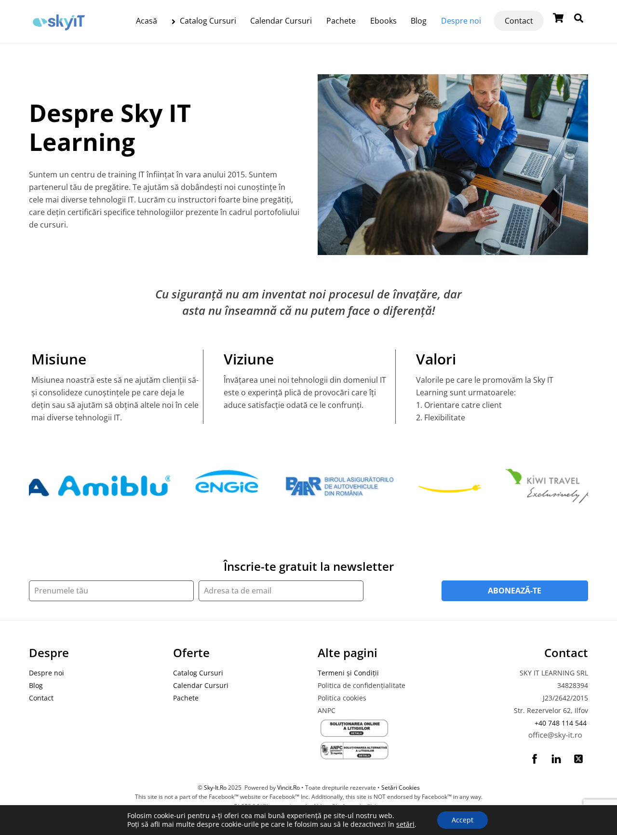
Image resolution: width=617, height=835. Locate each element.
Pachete (341, 20)
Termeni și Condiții (348, 672)
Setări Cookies (400, 787)
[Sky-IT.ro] (59, 32)
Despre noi (461, 20)
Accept (462, 819)
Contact (519, 20)
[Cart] (558, 17)
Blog (419, 20)
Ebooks (383, 20)
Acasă (146, 20)
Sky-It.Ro (215, 787)
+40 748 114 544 (561, 722)
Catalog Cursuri (207, 20)
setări (405, 824)
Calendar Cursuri (281, 20)
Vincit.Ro (288, 787)
